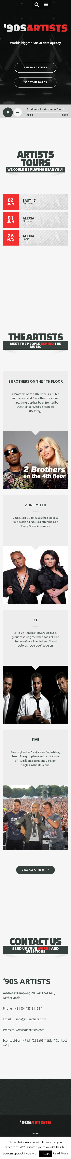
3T (35, 620)
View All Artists (33, 869)
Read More (60, 1153)
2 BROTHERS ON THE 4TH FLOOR (35, 381)
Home (35, 1133)
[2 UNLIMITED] (35, 575)
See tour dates (35, 82)
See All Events (33, 265)
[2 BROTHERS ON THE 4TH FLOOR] (35, 459)
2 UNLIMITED (35, 505)
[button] (36, 4)
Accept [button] (46, 1153)
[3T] (35, 694)
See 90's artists (35, 67)
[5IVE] (35, 817)
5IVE (35, 739)
